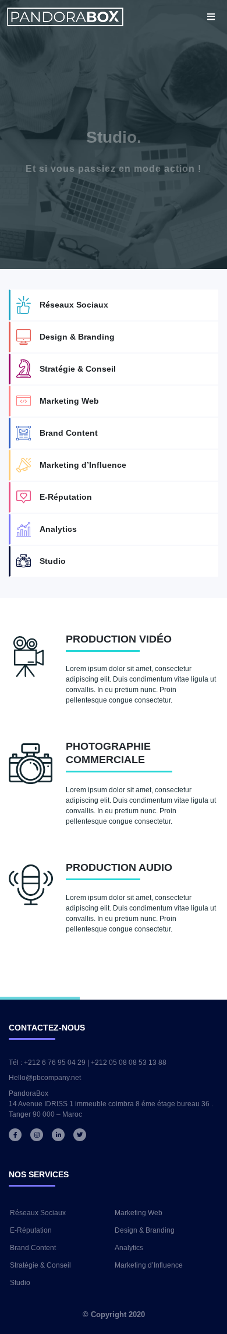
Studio (53, 561)
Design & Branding (77, 336)
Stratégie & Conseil (78, 368)
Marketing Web (69, 400)
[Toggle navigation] (211, 16)
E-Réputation (66, 497)
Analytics (58, 529)
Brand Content (69, 432)
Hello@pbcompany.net (45, 1078)
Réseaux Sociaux (74, 304)
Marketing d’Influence (83, 465)
